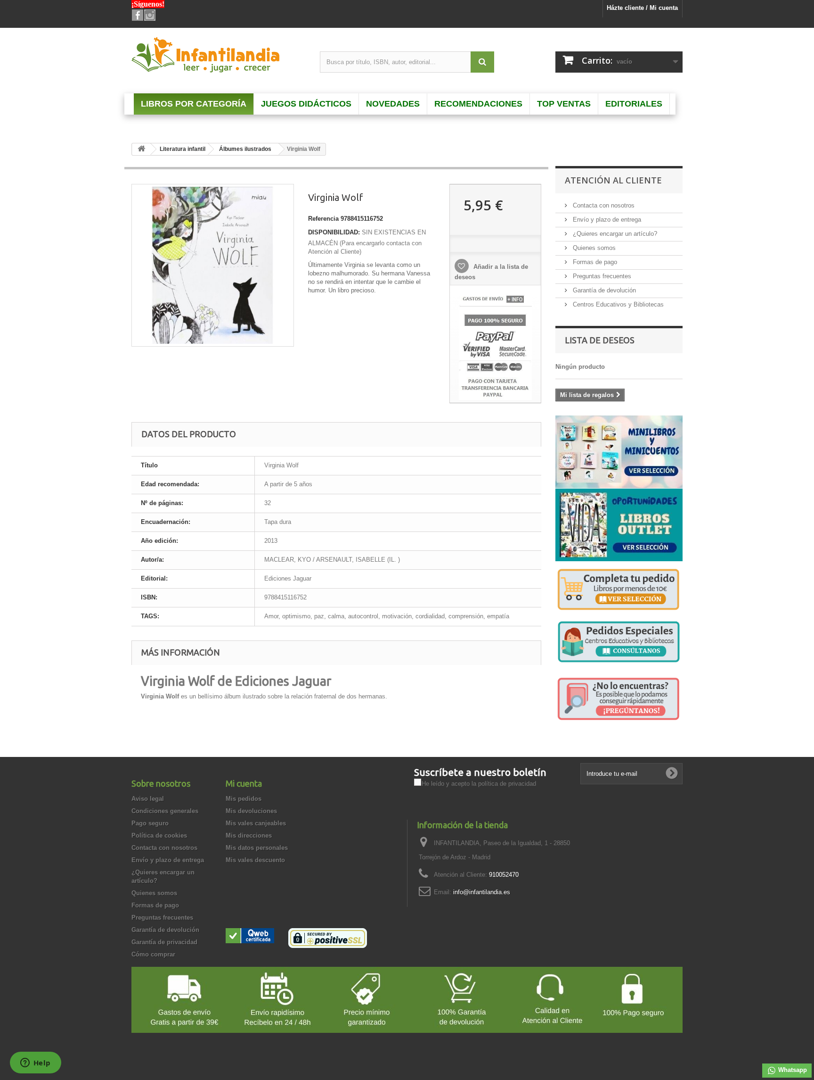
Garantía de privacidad (164, 942)
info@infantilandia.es (481, 892)
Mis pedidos (243, 798)
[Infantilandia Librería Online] (218, 57)
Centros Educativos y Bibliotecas (617, 304)
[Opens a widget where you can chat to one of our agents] (35, 1063)
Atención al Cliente (613, 180)
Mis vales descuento (255, 860)
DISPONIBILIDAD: (334, 232)
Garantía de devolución (603, 290)
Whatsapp (791, 1069)
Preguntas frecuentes (601, 276)
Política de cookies (159, 835)
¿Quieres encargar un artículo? (614, 233)
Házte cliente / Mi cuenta (642, 7)
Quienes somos (593, 247)
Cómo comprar (153, 954)
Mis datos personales (257, 847)
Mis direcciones (249, 835)
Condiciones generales (164, 810)
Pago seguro (150, 823)
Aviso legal (147, 798)
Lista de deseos (600, 340)
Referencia (323, 218)
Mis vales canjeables (256, 823)
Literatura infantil (182, 149)
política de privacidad (507, 783)
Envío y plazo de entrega (606, 219)
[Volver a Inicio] (141, 149)
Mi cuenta (244, 783)
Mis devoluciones (251, 810)
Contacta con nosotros (603, 205)
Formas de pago (594, 262)
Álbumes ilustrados (245, 149)
